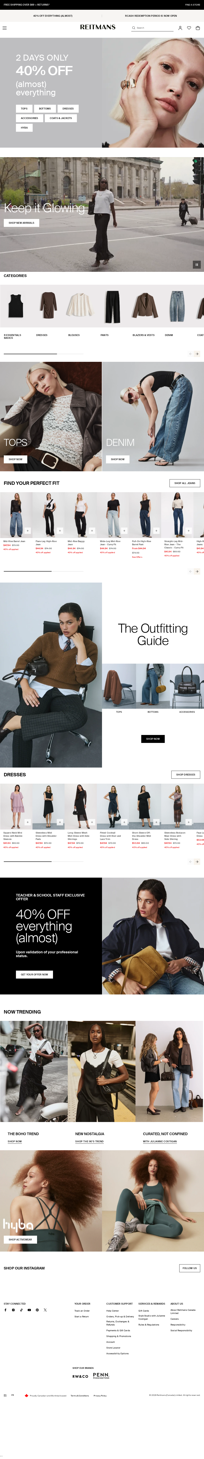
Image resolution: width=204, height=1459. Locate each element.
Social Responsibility (181, 1330)
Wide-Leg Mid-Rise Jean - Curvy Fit (110, 543)
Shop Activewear (20, 1239)
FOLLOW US (191, 1269)
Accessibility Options (117, 1353)
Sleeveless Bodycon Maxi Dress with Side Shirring (174, 835)
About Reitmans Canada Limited (183, 1312)
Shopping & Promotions (118, 1336)
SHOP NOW (153, 739)
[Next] (197, 354)
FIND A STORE (192, 4)
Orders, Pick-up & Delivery (120, 1316)
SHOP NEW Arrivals (21, 223)
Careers (175, 1319)
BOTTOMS (45, 108)
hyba (24, 127)
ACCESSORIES (29, 118)
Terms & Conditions (80, 1395)
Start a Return (82, 1316)
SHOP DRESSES (185, 774)
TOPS (24, 108)
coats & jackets (61, 118)
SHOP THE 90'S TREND (89, 1141)
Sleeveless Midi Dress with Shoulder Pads (46, 835)
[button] (5, 28)
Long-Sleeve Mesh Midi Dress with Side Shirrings (78, 835)
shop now (15, 459)
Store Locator (113, 1347)
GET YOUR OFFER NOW (34, 974)
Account (110, 1342)
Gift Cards (143, 1310)
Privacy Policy (100, 1395)
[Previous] (190, 354)
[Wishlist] (189, 28)
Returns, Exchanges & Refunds (117, 1323)
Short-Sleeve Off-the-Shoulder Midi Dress (141, 835)
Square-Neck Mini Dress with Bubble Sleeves (12, 835)
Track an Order (82, 1310)
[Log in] (180, 28)
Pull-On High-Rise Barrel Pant (141, 543)
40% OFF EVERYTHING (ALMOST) (52, 16)
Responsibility (178, 1324)
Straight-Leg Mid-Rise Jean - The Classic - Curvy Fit (173, 544)
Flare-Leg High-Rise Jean (46, 543)
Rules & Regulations (148, 1324)
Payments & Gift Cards (118, 1330)
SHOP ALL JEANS (185, 483)
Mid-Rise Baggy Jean (76, 543)
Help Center (112, 1310)
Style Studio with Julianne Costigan (151, 1317)
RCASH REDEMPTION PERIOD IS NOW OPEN (151, 16)
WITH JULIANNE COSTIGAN (160, 1141)
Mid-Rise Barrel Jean (14, 541)
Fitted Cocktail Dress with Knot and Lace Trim (110, 835)
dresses (68, 108)
